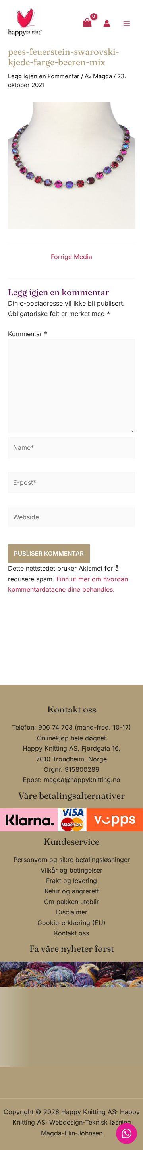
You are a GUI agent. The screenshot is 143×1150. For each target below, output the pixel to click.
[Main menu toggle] (126, 23)
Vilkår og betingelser (71, 870)
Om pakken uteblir (71, 902)
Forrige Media (71, 257)
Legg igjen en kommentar (43, 76)
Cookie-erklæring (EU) (71, 923)
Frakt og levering (71, 881)
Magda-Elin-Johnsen (71, 1133)
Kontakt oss (71, 933)
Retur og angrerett (71, 891)
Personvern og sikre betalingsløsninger (72, 859)
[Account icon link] (106, 23)
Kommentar (27, 334)
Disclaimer (71, 912)
